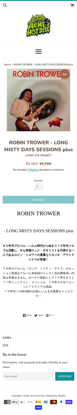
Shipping (33, 169)
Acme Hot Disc (37, 395)
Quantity (38, 180)
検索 (5, 345)
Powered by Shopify (56, 395)
